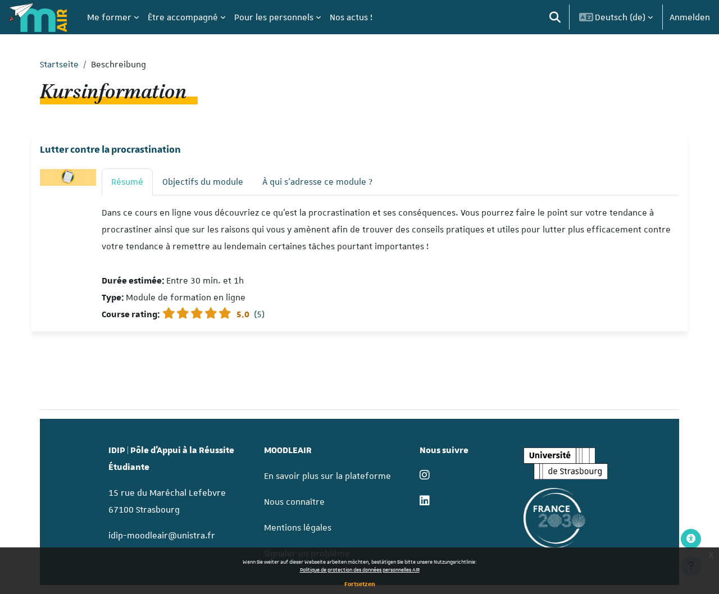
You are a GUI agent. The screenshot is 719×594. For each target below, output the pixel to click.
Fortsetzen (359, 583)
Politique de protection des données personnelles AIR (360, 569)
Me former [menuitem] (109, 17)
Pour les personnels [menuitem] (273, 17)
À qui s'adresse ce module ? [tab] (317, 182)
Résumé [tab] (127, 182)
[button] (555, 17)
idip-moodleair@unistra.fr (161, 535)
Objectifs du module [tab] (202, 182)
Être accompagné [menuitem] (183, 17)
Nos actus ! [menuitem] (351, 17)
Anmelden (690, 17)
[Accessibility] (691, 539)
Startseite (59, 64)
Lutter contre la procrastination (110, 150)
